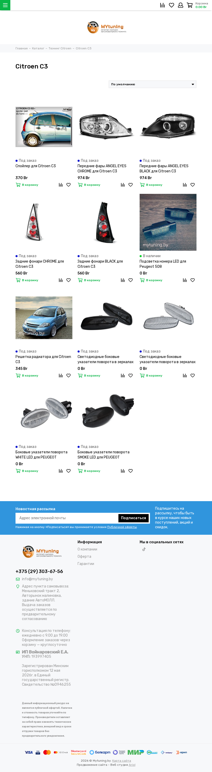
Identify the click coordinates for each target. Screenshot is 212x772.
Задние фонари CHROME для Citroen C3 (40, 264)
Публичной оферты (122, 527)
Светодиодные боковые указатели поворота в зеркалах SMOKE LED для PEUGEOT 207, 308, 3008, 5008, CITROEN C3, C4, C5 (106, 360)
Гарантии (86, 564)
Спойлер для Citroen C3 (36, 166)
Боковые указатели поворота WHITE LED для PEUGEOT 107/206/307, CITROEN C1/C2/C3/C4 (41, 455)
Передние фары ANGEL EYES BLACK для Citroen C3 (164, 168)
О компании (87, 549)
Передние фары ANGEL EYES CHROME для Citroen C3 (102, 168)
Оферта (84, 556)
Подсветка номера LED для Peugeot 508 (163, 264)
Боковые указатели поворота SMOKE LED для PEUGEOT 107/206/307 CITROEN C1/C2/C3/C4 (104, 455)
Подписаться (133, 518)
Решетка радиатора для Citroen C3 (43, 359)
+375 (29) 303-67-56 (39, 571)
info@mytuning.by (37, 579)
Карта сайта (121, 760)
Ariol (132, 765)
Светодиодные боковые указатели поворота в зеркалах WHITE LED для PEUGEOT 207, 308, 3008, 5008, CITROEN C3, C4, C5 (168, 360)
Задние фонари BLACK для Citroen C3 (100, 264)
